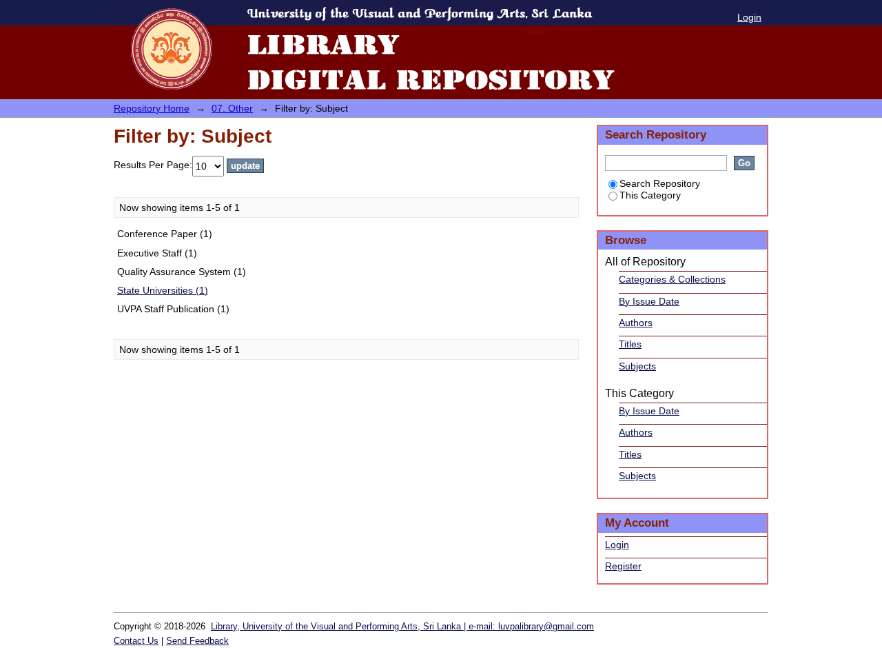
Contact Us (136, 641)
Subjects (637, 366)
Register (623, 565)
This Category (650, 195)
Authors (636, 322)
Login (749, 17)
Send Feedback (197, 641)
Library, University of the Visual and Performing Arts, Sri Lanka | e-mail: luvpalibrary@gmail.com (402, 626)
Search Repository (659, 183)
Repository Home (151, 108)
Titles (630, 344)
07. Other (232, 108)
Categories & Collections (672, 279)
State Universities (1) (162, 290)
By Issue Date (649, 301)
